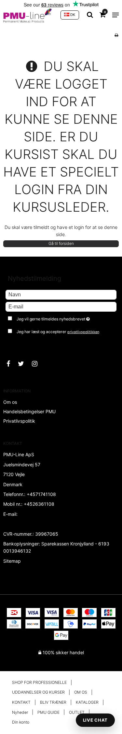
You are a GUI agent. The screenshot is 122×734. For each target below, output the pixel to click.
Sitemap (12, 561)
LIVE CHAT (95, 720)
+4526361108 (39, 504)
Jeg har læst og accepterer (58, 331)
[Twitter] (24, 364)
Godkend (22, 344)
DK (72, 15)
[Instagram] (38, 364)
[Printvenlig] (116, 35)
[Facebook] (12, 364)
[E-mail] (61, 306)
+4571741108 (41, 494)
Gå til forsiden (61, 243)
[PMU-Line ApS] (28, 15)
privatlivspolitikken (83, 332)
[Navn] (61, 294)
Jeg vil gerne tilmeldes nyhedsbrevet (59, 317)
